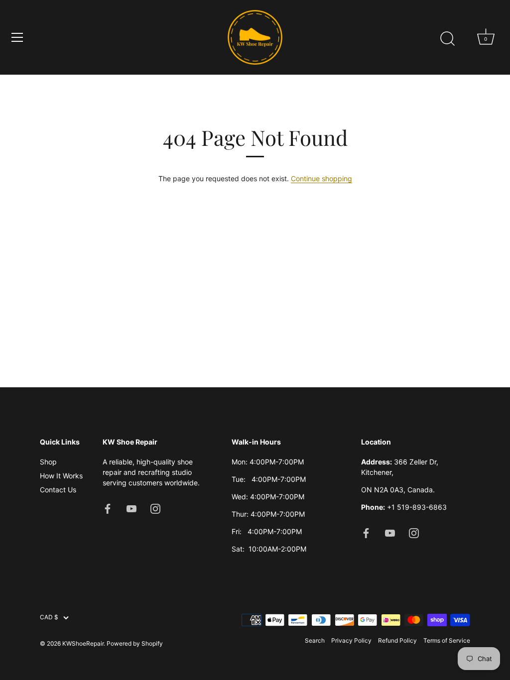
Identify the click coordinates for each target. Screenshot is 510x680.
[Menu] (17, 37)
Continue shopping (321, 178)
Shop (48, 461)
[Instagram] (155, 508)
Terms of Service (446, 640)
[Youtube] (131, 508)
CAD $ (49, 617)
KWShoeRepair (83, 643)
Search (315, 640)
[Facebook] (108, 508)
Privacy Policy (351, 640)
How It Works (61, 475)
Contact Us (58, 489)
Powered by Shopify (135, 643)
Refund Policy (397, 640)
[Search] (447, 39)
